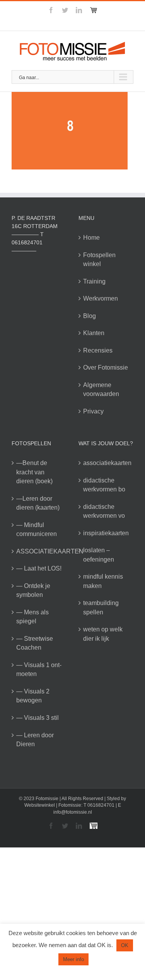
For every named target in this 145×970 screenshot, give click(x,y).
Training (94, 281)
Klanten (93, 333)
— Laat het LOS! (38, 568)
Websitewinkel (39, 805)
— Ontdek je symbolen (33, 590)
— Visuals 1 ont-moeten (38, 670)
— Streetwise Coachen (34, 643)
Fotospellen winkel (99, 260)
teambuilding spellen (101, 608)
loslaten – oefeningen (98, 555)
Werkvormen (100, 298)
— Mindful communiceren (36, 530)
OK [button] (124, 945)
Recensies (98, 350)
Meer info (73, 959)
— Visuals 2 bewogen (32, 696)
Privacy (93, 411)
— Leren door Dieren (35, 740)
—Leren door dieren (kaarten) (38, 503)
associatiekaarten (106, 463)
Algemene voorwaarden (101, 390)
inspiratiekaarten (106, 533)
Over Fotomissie (105, 367)
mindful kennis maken (103, 581)
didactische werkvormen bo (104, 485)
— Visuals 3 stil (37, 717)
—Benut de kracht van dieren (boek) (34, 472)
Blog (89, 316)
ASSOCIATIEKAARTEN (39, 551)
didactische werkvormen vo (104, 511)
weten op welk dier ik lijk (103, 634)
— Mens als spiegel (32, 617)
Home (91, 237)
